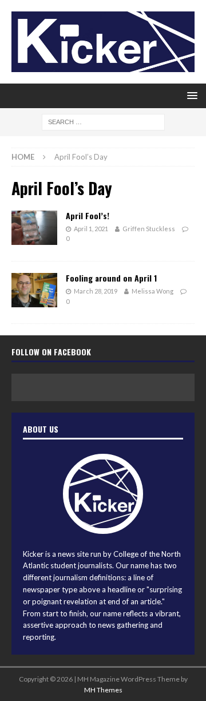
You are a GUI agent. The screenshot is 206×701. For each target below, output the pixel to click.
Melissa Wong (152, 291)
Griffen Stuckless (148, 228)
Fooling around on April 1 (111, 278)
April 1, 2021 (91, 228)
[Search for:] (103, 121)
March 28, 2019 (95, 291)
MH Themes (103, 690)
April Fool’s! (87, 215)
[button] (190, 95)
